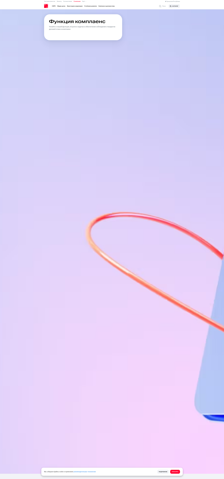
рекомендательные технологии (85, 472)
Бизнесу (59, 1)
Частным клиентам (49, 1)
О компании (77, 1)
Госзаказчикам (67, 1)
